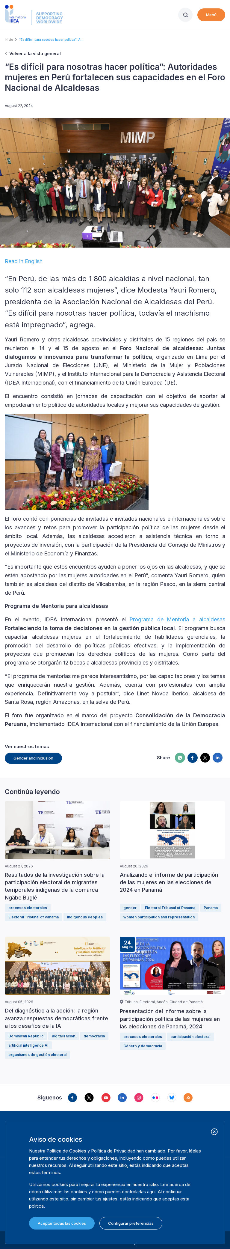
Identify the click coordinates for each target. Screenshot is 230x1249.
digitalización (63, 1036)
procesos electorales (27, 908)
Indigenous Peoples (85, 917)
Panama (211, 908)
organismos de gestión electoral (37, 1054)
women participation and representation (159, 917)
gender (130, 908)
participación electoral (190, 1036)
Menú (211, 14)
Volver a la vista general (35, 53)
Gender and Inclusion (33, 758)
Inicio (9, 39)
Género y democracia (142, 1046)
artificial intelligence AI (28, 1045)
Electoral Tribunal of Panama (33, 917)
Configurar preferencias (131, 1223)
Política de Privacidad (113, 1151)
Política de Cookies (66, 1151)
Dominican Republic (25, 1036)
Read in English (24, 261)
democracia (94, 1036)
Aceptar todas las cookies (62, 1223)
